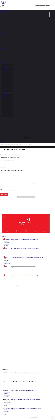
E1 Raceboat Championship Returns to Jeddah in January (13, 144)
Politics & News (5, 11)
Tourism (5, 71)
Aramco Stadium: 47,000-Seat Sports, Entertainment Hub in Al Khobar (24, 390)
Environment (6, 68)
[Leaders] (2, 6)
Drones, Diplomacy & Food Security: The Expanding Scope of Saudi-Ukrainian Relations (27, 257)
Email (1, 189)
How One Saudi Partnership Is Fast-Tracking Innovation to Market (23, 266)
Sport (3, 48)
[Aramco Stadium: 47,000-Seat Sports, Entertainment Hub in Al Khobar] (7, 394)
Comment (2, 172)
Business (4, 33)
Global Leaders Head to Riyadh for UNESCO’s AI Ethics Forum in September (25, 248)
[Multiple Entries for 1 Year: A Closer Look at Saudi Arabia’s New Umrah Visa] (7, 243)
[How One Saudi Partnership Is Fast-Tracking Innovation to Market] (7, 269)
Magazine (3, 3)
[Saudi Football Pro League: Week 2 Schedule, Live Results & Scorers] (7, 385)
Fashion (5, 96)
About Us (3, 1)
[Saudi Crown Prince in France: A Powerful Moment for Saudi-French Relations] (7, 403)
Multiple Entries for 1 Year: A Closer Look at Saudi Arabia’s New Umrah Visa (24, 239)
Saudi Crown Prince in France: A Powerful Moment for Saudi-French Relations (25, 399)
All (4, 66)
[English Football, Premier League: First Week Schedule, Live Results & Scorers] (7, 376)
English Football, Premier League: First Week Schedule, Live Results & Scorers (25, 372)
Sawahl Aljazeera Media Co (6, 417)
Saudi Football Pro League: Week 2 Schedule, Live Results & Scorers (23, 381)
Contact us (4, 2)
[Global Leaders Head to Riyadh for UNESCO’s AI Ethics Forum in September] (7, 252)
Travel (3, 63)
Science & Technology (7, 117)
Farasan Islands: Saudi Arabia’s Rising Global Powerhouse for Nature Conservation (26, 408)
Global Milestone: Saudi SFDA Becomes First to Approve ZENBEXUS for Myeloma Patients (27, 275)
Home (3, 10)
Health (5, 99)
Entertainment (6, 94)
